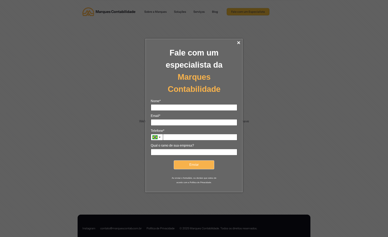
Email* (155, 115)
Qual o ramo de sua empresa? (172, 145)
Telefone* (157, 130)
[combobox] (157, 137)
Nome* (156, 101)
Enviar (194, 164)
